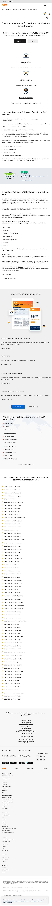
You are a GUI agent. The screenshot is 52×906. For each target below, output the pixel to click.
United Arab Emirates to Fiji (11, 530)
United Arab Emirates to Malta (12, 589)
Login (45, 5)
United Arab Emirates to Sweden (12, 668)
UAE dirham (8, 423)
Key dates (4, 861)
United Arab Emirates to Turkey (12, 686)
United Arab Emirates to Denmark (12, 520)
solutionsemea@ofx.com (26, 733)
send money (45, 215)
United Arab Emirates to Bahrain (12, 493)
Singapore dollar (10, 452)
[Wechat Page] (38, 759)
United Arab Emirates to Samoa (12, 633)
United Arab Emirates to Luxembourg (13, 583)
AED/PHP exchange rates (9, 278)
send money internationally (25, 268)
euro (6, 426)
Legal (3, 848)
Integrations (4, 790)
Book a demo (45, 768)
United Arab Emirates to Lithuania (12, 580)
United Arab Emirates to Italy (11, 567)
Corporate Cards (5, 780)
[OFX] (4, 5)
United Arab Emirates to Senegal (12, 639)
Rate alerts (4, 806)
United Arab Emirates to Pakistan (12, 618)
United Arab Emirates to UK (11, 690)
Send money (8, 9)
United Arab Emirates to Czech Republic (14, 517)
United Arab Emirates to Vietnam (12, 699)
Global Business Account (7, 775)
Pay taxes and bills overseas (8, 832)
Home (3, 9)
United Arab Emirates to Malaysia (12, 586)
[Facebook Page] (38, 756)
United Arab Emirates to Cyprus (12, 514)
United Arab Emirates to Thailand (12, 677)
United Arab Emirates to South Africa (13, 655)
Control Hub (4, 784)
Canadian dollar (9, 442)
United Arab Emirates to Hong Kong (13, 549)
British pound (9, 436)
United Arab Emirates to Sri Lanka (12, 665)
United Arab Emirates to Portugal (12, 630)
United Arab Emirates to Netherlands (13, 602)
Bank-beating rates (26, 98)
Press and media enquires (7, 839)
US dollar (8, 455)
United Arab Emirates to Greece (12, 546)
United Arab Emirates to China (12, 508)
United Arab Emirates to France (12, 536)
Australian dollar (10, 433)
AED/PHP (20, 267)
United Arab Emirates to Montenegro (13, 595)
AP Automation (5, 788)
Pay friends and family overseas (9, 828)
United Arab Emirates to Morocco (12, 599)
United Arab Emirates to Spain (12, 662)
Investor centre (5, 857)
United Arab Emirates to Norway (12, 611)
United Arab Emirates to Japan (12, 571)
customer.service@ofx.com (26, 724)
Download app (5, 826)
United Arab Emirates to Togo (11, 680)
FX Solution (4, 782)
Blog (3, 816)
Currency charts (5, 804)
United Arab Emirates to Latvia (12, 577)
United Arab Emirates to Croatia (12, 511)
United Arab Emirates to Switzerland (13, 671)
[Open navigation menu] (49, 5)
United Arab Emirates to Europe (12, 527)
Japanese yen (9, 429)
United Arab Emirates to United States (13, 693)
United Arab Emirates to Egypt (12, 524)
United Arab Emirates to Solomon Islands (14, 652)
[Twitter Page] (44, 756)
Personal (10, 1)
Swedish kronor (9, 449)
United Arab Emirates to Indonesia (13, 558)
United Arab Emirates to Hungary (12, 552)
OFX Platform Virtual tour (7, 797)
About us (4, 846)
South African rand (10, 459)
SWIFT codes (5, 808)
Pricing (3, 792)
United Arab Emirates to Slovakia (12, 646)
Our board (4, 867)
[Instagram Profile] (44, 759)
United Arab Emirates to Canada (12, 505)
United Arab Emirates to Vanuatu (12, 696)
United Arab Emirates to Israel (11, 564)
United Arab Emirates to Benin (12, 499)
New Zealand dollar (10, 439)
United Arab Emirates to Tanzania (12, 674)
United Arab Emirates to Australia (12, 486)
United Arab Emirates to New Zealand (13, 608)
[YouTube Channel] (41, 759)
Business (4, 1)
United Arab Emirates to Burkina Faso (13, 502)
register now (37, 215)
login (26, 123)
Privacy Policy (5, 850)
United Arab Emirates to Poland (12, 627)
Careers (3, 872)
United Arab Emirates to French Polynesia (14, 539)
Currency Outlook (6, 814)
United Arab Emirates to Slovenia (12, 649)
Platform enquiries (6, 841)
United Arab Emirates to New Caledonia (14, 605)
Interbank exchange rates (7, 799)
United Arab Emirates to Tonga (12, 683)
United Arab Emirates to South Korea (13, 659)
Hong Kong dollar (10, 446)
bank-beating (16, 35)
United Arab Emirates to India (11, 555)
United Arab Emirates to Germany (12, 543)
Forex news (4, 819)
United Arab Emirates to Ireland (12, 561)
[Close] (46, 897)
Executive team (5, 869)
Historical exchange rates (7, 801)
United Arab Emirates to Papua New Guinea (15, 621)
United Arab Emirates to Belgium (12, 496)
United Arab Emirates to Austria (12, 489)
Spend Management (6, 786)
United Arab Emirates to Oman (12, 615)
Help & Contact (30, 768)
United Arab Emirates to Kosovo (12, 574)
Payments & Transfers (6, 778)
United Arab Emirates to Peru (11, 624)
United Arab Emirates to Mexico (12, 592)
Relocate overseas (6, 830)
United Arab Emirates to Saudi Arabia (13, 636)
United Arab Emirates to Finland (12, 533)
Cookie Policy (9, 902)
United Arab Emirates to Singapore (13, 642)
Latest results (5, 859)
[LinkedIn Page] (41, 756)
